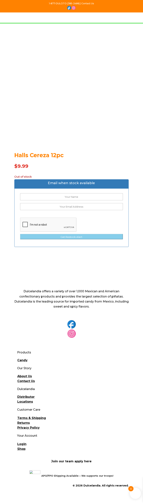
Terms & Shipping (31, 418)
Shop (21, 449)
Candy (22, 360)
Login (21, 444)
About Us (24, 376)
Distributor (26, 397)
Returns (23, 423)
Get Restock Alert (71, 236)
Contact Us (26, 381)
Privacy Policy (28, 427)
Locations (25, 401)
